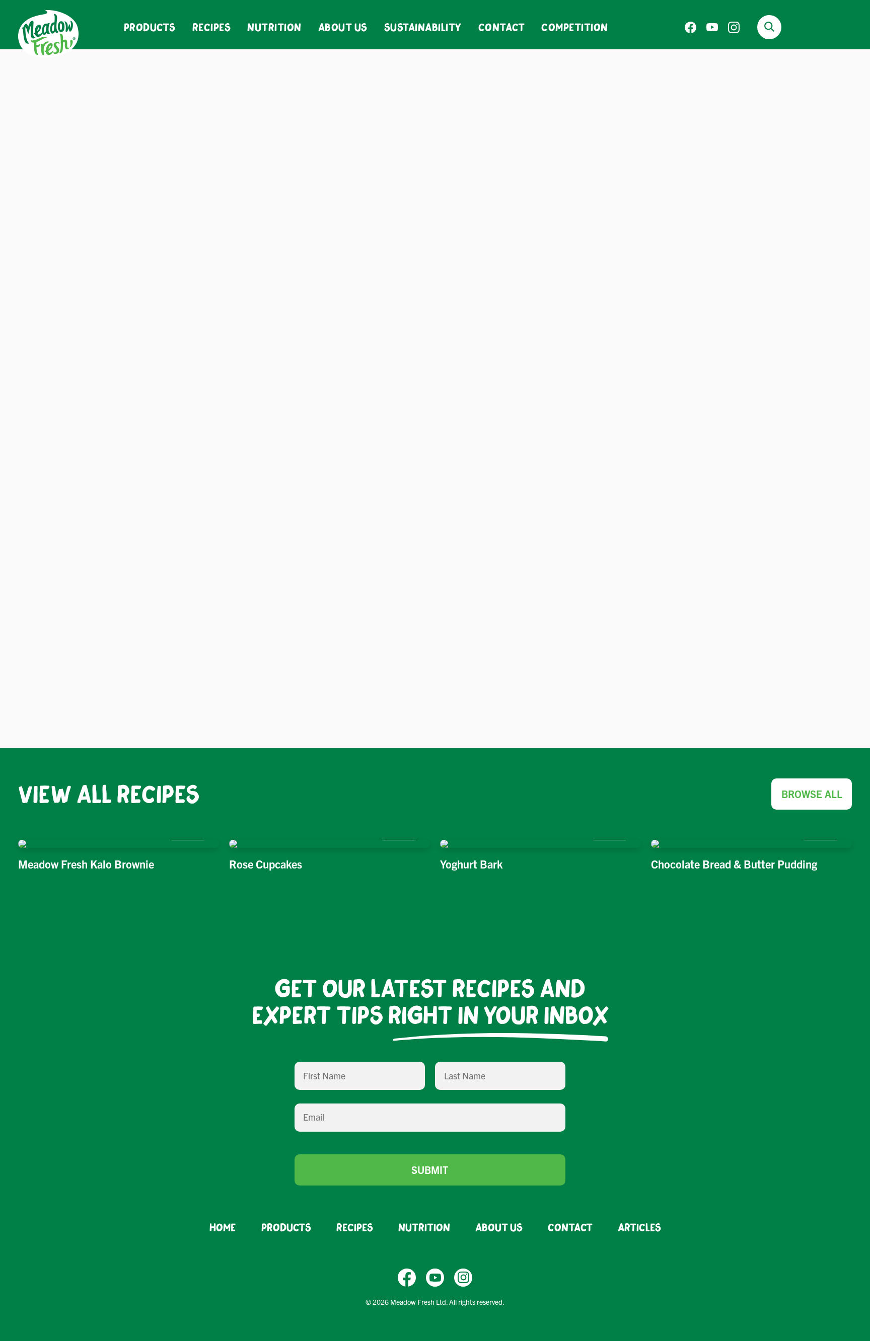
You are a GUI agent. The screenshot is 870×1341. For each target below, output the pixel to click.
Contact (501, 27)
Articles (639, 1227)
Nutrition (274, 27)
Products (150, 27)
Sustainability (423, 27)
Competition (574, 27)
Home (222, 1227)
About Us (343, 27)
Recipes (211, 27)
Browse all (811, 793)
